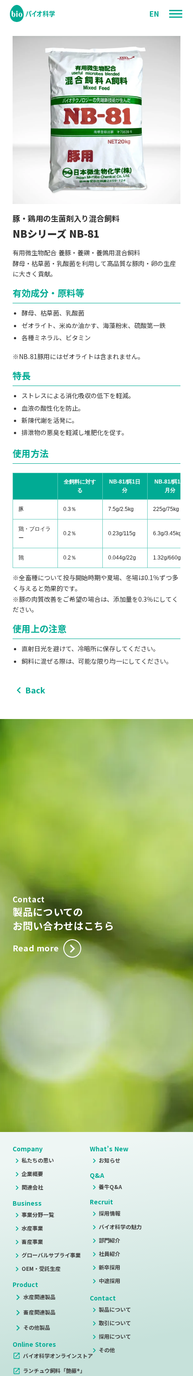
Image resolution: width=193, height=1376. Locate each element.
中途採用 (109, 1280)
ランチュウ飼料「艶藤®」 (54, 1370)
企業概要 (32, 1173)
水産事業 (32, 1228)
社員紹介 (109, 1253)
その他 (107, 1350)
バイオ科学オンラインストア (58, 1355)
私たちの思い (38, 1160)
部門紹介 (109, 1240)
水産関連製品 (39, 1297)
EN (154, 13)
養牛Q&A (110, 1186)
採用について (115, 1336)
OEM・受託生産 (41, 1268)
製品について (115, 1309)
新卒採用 (109, 1267)
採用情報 (109, 1213)
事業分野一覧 (38, 1214)
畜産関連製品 (39, 1312)
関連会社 (32, 1187)
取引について (115, 1323)
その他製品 (36, 1327)
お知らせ (109, 1160)
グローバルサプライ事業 (51, 1255)
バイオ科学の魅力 (120, 1226)
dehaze (176, 14)
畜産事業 (32, 1241)
